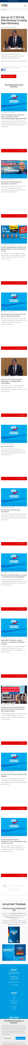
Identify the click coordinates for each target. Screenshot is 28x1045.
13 (23, 885)
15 (12, 889)
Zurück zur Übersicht (8, 76)
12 (20, 885)
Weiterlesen (21, 150)
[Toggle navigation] (25, 5)
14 (9, 889)
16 (14, 889)
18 (18, 889)
